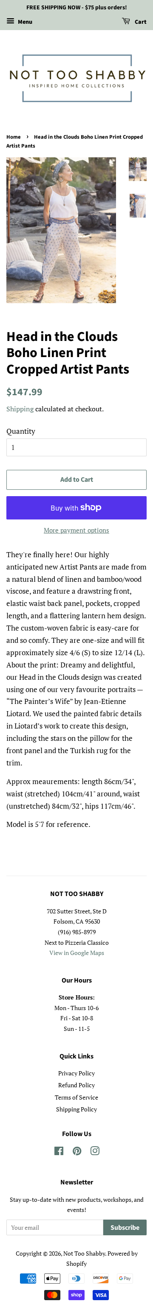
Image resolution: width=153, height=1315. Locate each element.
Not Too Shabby (84, 1253)
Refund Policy (76, 1085)
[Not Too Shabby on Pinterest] (77, 1152)
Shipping (20, 408)
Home (13, 137)
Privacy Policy (76, 1073)
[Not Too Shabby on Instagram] (94, 1152)
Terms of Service (76, 1097)
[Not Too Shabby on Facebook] (59, 1152)
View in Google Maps (76, 953)
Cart (140, 22)
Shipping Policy (76, 1109)
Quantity (20, 431)
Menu (24, 22)
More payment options (76, 530)
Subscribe (124, 1227)
